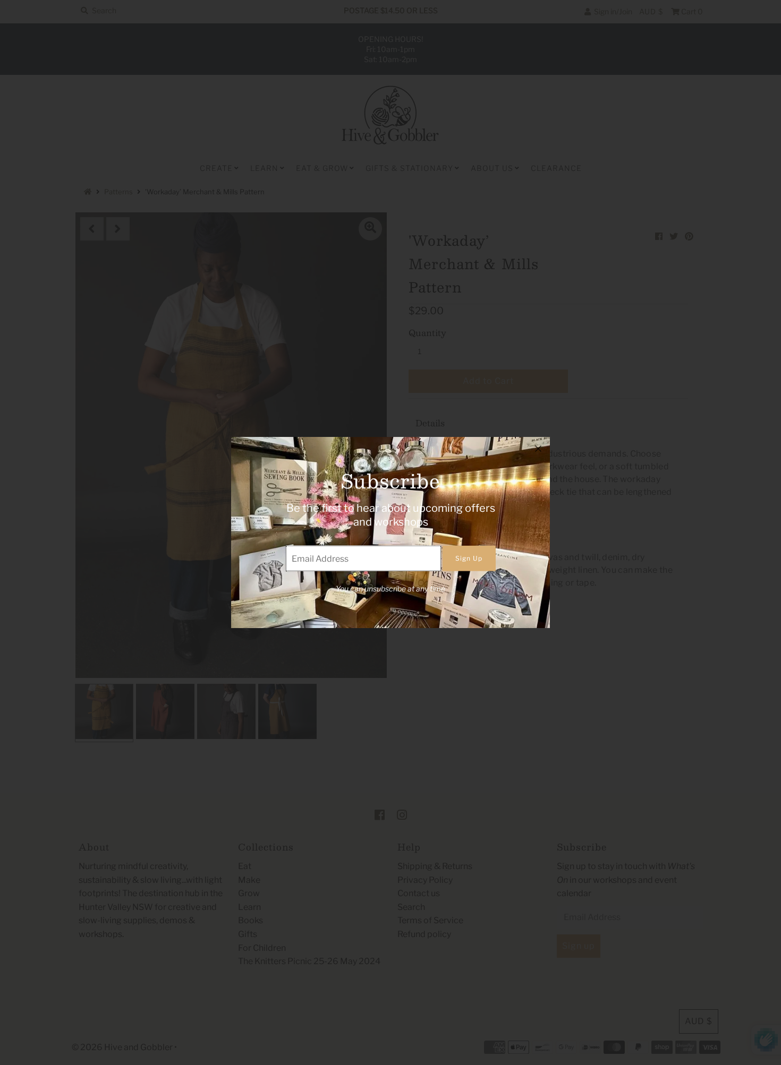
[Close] (538, 448)
